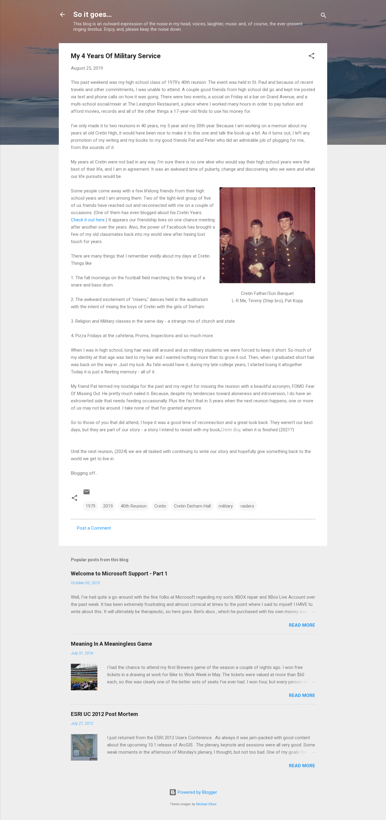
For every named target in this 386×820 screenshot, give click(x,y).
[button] (311, 57)
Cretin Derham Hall (192, 506)
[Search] (323, 16)
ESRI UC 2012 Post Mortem (104, 714)
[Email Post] (86, 494)
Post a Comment (94, 528)
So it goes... (92, 14)
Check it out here (88, 220)
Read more (302, 625)
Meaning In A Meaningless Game (111, 644)
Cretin (160, 506)
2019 (108, 506)
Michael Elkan (206, 804)
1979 (90, 506)
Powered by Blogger (196, 792)
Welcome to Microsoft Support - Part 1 (119, 573)
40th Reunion (134, 506)
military (226, 506)
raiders (247, 506)
